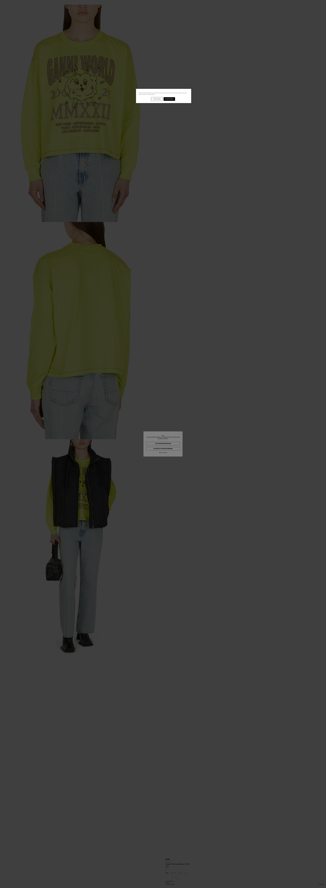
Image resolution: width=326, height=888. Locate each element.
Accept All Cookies (169, 99)
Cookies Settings (157, 99)
